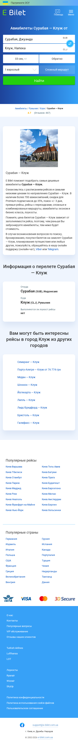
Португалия (48, 555)
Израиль (11, 544)
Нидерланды (49, 571)
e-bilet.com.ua (45, 737)
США (8, 560)
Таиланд (47, 576)
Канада (46, 549)
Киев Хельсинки (51, 510)
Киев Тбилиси (14, 472)
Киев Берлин (49, 504)
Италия (10, 549)
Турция (46, 560)
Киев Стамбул (14, 477)
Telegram (53, 249)
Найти (39, 80)
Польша (10, 555)
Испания (47, 544)
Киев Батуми (49, 472)
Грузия (46, 538)
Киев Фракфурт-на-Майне (20, 504)
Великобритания (15, 576)
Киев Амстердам (51, 499)
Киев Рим (11, 493)
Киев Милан (49, 493)
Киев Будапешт (51, 483)
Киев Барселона (51, 488)
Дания (45, 582)
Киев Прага (48, 477)
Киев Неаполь (14, 499)
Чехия (45, 565)
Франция (11, 565)
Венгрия (10, 582)
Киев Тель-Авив (51, 466)
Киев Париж (13, 483)
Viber (39, 249)
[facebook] (22, 725)
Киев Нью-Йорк (14, 510)
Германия (11, 538)
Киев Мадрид (13, 488)
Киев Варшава (14, 466)
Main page (11, 11)
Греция (10, 571)
